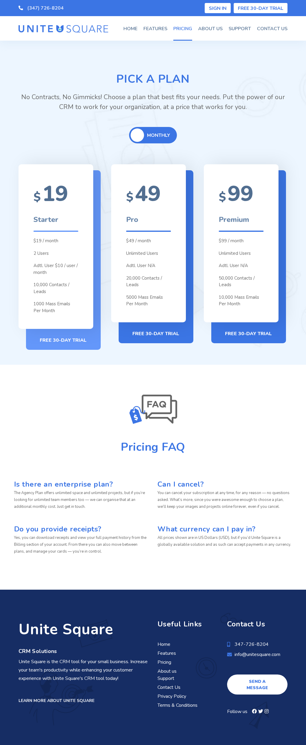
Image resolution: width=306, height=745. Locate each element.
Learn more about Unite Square (56, 700)
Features (155, 28)
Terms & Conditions (177, 705)
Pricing (182, 28)
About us (210, 28)
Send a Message (257, 685)
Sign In (218, 8)
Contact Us (272, 28)
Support (240, 28)
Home (130, 28)
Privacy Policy (171, 696)
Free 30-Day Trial (260, 8)
